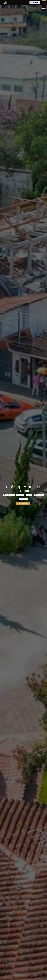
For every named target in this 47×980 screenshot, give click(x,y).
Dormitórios (38, 495)
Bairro (28, 495)
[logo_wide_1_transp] (5, 2)
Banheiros (22, 499)
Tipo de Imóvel (8, 495)
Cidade (19, 495)
